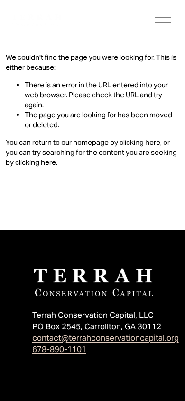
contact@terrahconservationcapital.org (105, 338)
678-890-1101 (59, 349)
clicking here (140, 142)
